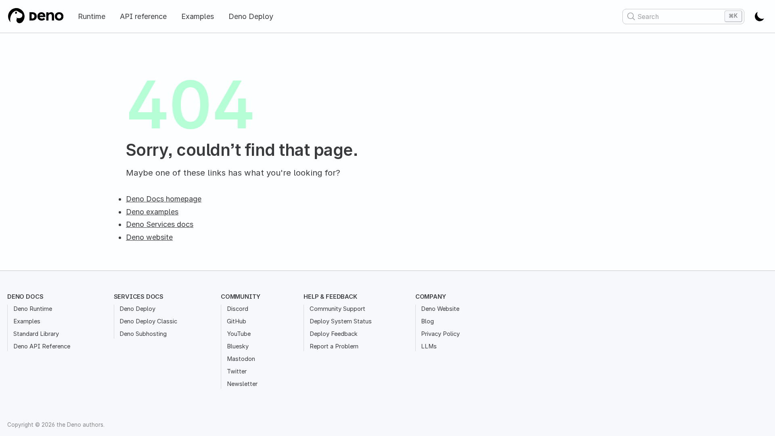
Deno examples (152, 212)
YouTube (239, 333)
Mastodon (241, 359)
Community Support (337, 308)
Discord (237, 308)
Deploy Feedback (334, 333)
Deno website (149, 237)
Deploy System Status (341, 321)
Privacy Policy (440, 333)
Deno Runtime (32, 308)
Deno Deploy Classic (148, 321)
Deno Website (440, 308)
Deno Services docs (159, 224)
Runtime (91, 16)
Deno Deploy (250, 16)
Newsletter (242, 384)
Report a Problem (334, 346)
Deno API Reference (41, 346)
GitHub (236, 321)
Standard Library (36, 333)
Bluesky (238, 346)
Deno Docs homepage (163, 199)
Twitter (237, 371)
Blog (427, 321)
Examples (197, 16)
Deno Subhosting (143, 333)
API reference (143, 16)
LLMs (429, 346)
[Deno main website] (35, 16)
